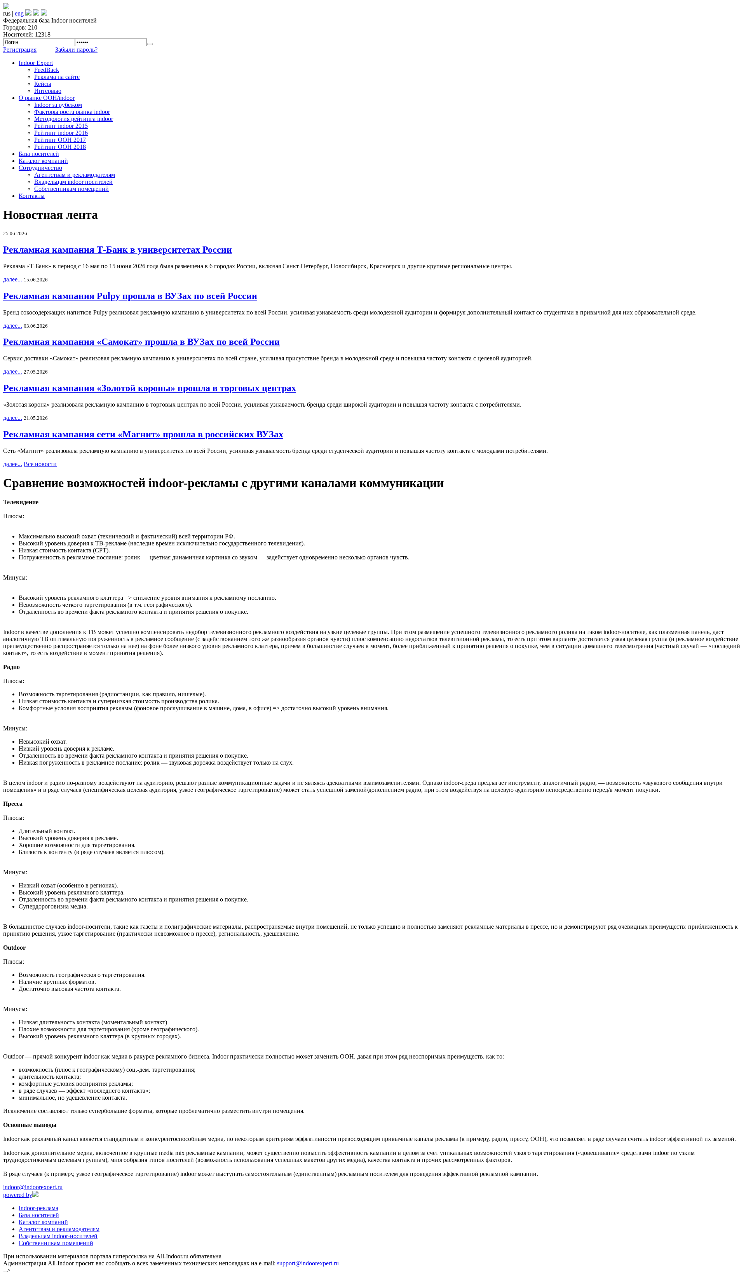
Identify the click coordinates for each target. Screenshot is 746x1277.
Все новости (40, 464)
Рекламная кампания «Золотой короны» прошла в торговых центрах (149, 388)
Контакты (32, 195)
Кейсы (42, 83)
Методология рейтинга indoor (73, 118)
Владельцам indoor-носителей (58, 1236)
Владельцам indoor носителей (73, 181)
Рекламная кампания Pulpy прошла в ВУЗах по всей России (130, 296)
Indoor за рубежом (58, 104)
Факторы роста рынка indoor (72, 111)
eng (19, 13)
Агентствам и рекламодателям (74, 174)
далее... (12, 279)
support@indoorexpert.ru (308, 1263)
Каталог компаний (43, 160)
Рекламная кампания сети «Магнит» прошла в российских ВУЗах (143, 434)
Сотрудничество (40, 167)
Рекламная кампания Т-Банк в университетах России (117, 250)
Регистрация (20, 49)
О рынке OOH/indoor (47, 97)
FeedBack (46, 69)
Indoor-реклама (38, 1208)
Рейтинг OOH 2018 (60, 146)
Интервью (47, 90)
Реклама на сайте (57, 76)
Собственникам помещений (71, 188)
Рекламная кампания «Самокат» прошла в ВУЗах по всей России (141, 342)
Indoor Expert (36, 62)
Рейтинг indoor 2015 (61, 125)
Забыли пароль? (76, 49)
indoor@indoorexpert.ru (33, 1187)
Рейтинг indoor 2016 (61, 132)
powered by (17, 1194)
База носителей (39, 153)
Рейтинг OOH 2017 (60, 139)
